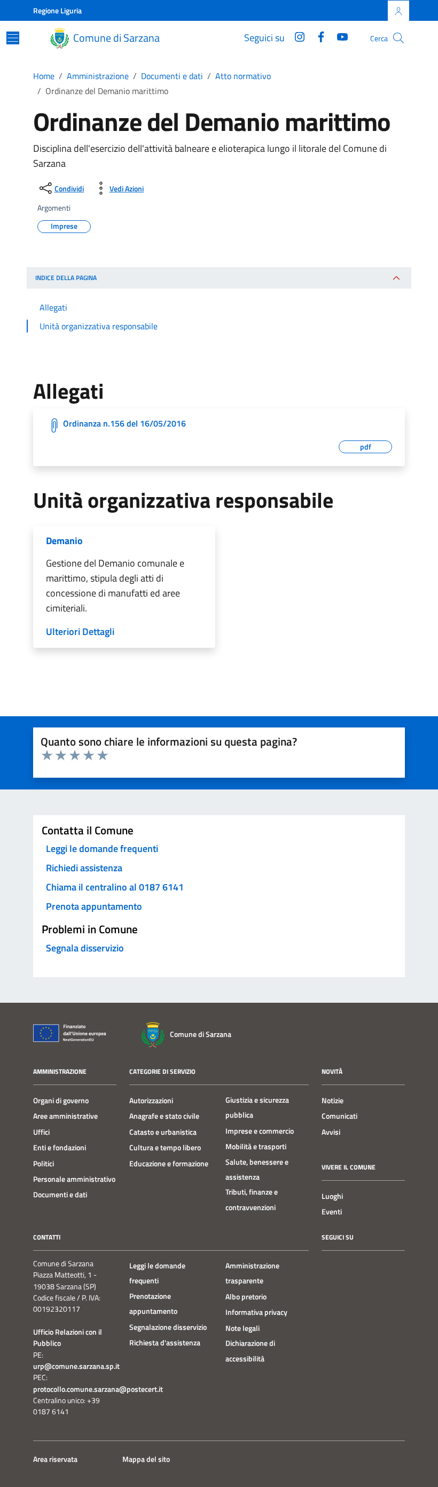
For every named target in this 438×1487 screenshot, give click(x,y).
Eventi (332, 1212)
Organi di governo (61, 1100)
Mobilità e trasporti (255, 1146)
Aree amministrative (65, 1116)
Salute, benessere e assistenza (256, 1169)
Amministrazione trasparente (252, 1273)
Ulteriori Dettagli (80, 631)
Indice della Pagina (66, 278)
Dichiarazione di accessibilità (250, 1350)
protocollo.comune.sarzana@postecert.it (98, 1389)
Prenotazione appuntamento (153, 1303)
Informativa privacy (256, 1312)
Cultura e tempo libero (165, 1147)
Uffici (41, 1132)
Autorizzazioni (151, 1100)
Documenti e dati (60, 1195)
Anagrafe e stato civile (164, 1116)
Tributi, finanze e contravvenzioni (251, 1199)
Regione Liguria (57, 10)
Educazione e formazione (168, 1164)
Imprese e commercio (259, 1131)
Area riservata (55, 1459)
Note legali (242, 1328)
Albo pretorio (246, 1297)
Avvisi (331, 1132)
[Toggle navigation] (12, 38)
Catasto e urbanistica (163, 1132)
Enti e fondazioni (59, 1147)
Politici (43, 1164)
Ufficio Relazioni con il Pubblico (67, 1338)
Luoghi (332, 1196)
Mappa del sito (146, 1459)
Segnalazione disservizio (168, 1327)
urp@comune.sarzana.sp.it (76, 1366)
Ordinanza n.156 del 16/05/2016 (124, 423)
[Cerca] (398, 38)
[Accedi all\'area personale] (398, 11)
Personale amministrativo (74, 1179)
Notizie (332, 1100)
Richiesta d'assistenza (164, 1343)
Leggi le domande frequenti (157, 1273)
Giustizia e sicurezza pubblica (257, 1107)
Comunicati (339, 1116)
